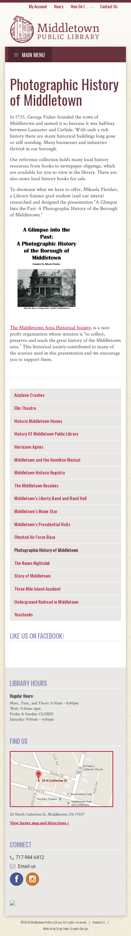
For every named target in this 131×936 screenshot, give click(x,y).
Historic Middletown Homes (38, 420)
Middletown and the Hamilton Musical (47, 459)
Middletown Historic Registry (39, 472)
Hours (59, 6)
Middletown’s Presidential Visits (42, 524)
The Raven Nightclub (32, 563)
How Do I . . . (80, 6)
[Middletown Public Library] (54, 30)
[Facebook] (16, 879)
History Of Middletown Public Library (46, 433)
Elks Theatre (25, 407)
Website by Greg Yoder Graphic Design (65, 928)
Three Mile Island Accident (37, 588)
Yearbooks (23, 614)
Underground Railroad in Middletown (46, 601)
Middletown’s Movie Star (36, 511)
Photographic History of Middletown (46, 549)
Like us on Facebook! (37, 636)
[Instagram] (32, 879)
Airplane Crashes (29, 394)
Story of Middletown (32, 575)
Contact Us (109, 6)
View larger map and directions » (39, 823)
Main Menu (33, 55)
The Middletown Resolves (36, 485)
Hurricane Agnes (28, 446)
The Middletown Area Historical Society (50, 327)
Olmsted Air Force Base (34, 536)
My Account (38, 6)
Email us (26, 866)
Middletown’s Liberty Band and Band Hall (50, 498)
